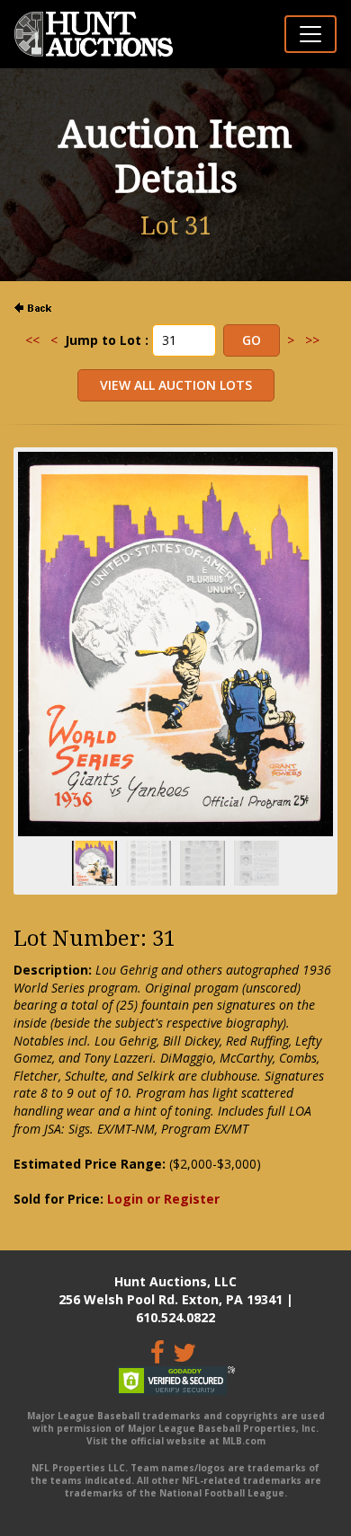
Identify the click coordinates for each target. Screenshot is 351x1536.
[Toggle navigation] (310, 34)
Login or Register (163, 1198)
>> (312, 340)
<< (32, 340)
